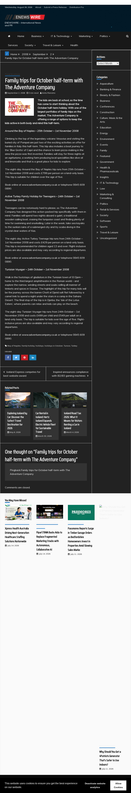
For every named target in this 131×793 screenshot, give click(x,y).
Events (104, 144)
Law (102, 188)
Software (105, 220)
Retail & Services (109, 209)
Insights (104, 177)
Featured (105, 156)
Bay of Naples (14, 346)
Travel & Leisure (52, 45)
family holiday (28, 346)
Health (74, 45)
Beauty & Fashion (110, 95)
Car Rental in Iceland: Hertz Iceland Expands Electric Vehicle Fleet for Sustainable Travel (46, 422)
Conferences (107, 106)
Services (13, 45)
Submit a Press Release (55, 7)
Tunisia (67, 346)
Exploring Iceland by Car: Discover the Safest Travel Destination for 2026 (17, 420)
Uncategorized (108, 238)
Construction (107, 112)
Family (103, 150)
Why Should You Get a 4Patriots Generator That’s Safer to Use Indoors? (110, 758)
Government (107, 161)
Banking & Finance (110, 89)
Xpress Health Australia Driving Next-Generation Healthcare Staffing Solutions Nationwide (17, 534)
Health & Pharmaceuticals (17, 523)
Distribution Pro (76, 7)
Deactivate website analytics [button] (95, 785)
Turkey (74, 346)
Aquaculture (106, 83)
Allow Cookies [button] (118, 785)
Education (105, 127)
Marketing (84, 36)
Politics (104, 36)
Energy (104, 133)
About (38, 7)
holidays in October (54, 346)
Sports (104, 226)
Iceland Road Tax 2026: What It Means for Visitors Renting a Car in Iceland (73, 420)
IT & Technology (60, 36)
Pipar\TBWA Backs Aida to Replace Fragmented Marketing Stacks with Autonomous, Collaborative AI (49, 541)
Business (36, 36)
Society (29, 45)
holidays (40, 346)
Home (20, 36)
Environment (107, 138)
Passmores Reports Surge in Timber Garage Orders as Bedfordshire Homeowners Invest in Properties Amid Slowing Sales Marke (81, 539)
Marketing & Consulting (47, 523)
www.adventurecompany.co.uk (39, 184)
